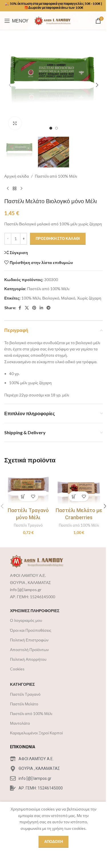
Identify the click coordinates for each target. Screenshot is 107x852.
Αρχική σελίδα (16, 176)
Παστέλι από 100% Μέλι (56, 176)
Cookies (17, 668)
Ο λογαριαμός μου (26, 620)
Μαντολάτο (20, 723)
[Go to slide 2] (56, 128)
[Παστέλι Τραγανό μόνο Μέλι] (28, 487)
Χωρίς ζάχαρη (89, 298)
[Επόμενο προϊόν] (21, 188)
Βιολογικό (50, 298)
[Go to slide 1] (50, 128)
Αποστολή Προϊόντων (29, 649)
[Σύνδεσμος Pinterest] (34, 308)
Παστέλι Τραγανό (28, 525)
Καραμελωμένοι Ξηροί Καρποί (36, 732)
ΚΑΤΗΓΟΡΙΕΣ (22, 684)
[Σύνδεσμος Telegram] (48, 308)
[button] (10, 85)
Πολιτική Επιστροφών (29, 639)
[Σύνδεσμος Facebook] (19, 308)
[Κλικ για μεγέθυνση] (15, 123)
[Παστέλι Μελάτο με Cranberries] (79, 487)
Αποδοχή (53, 841)
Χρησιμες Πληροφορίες (34, 610)
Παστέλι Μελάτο (24, 703)
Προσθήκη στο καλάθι (58, 238)
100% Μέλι (31, 298)
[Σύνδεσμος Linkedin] (41, 308)
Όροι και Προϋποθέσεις (30, 630)
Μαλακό (68, 298)
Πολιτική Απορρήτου (28, 659)
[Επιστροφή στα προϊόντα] (14, 188)
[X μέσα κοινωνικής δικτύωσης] (27, 308)
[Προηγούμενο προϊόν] (7, 188)
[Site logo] (54, 20)
